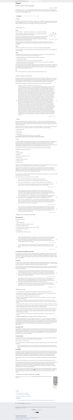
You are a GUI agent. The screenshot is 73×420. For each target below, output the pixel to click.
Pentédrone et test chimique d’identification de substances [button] (28, 374)
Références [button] (18, 398)
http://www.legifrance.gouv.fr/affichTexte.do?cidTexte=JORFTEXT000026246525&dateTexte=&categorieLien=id (36, 400)
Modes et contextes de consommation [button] (24, 76)
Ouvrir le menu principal (16, 1)
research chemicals (26, 9)
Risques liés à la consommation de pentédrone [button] (25, 214)
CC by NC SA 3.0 (28, 417)
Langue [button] (18, 7)
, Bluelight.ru (53, 276)
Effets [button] (17, 139)
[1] (44, 54)
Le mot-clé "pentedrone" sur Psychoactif (22, 394)
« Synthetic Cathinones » (26, 376)
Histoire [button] (18, 19)
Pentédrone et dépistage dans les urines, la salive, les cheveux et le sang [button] (31, 316)
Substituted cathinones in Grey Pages (22, 393)
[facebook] (36, 412)
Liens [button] (17, 390)
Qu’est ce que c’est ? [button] (20, 27)
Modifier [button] (56, 7)
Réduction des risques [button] (20, 289)
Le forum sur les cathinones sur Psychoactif (23, 396)
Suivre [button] (51, 7)
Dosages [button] (18, 119)
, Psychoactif (53, 116)
